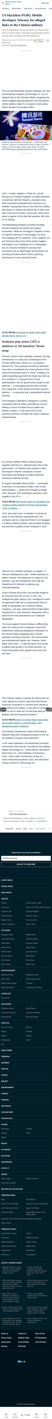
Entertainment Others (34, 987)
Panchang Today (7, 1212)
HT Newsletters (41, 1338)
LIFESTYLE (5, 1023)
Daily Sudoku (6, 1179)
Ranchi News (6, 964)
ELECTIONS (5, 1156)
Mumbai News (6, 956)
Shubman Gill (6, 911)
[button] (2, 3)
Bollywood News (7, 975)
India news (28, 8)
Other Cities (30, 964)
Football (29, 1129)
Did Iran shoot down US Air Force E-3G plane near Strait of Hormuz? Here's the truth (37, 1283)
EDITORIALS (6, 1106)
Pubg (25, 829)
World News (16, 8)
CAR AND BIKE (7, 1112)
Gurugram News (32, 943)
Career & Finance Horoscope (37, 1204)
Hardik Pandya (6, 916)
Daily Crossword (32, 1179)
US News (5, 8)
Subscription (6, 1342)
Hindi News (30, 1250)
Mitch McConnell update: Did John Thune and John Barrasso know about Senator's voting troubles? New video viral (12, 1284)
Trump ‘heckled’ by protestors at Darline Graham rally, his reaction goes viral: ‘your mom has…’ (37, 1271)
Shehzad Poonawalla (33, 1219)
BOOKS (4, 1143)
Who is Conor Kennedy (10, 1204)
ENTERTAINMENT (8, 970)
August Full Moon (32, 1208)
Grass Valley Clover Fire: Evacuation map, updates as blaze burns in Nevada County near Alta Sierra (12, 1321)
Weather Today (23, 1338)
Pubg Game (9, 829)
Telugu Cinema (31, 1242)
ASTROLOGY (6, 994)
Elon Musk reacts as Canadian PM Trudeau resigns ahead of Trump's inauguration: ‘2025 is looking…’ (25, 504)
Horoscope (5, 998)
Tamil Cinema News (33, 979)
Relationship (5, 1040)
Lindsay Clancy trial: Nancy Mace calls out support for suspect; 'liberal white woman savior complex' (37, 1310)
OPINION (5, 1100)
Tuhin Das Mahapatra (18, 45)
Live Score (5, 907)
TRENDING (5, 1057)
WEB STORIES (6, 1050)
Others (3, 1137)
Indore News (6, 947)
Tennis (28, 1133)
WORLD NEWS (7, 886)
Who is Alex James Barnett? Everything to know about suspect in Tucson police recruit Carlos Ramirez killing (10, 1297)
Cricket (3, 903)
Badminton (5, 1129)
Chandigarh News (7, 939)
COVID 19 (5, 1168)
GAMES (4, 1174)
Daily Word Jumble (8, 1183)
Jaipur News (30, 947)
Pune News (30, 960)
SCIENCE (4, 1094)
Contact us (22, 1334)
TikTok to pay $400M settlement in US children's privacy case (37, 1296)
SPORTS (4, 1125)
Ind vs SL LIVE (31, 920)
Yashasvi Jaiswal (32, 916)
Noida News (30, 956)
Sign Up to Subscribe (26, 864)
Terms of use (40, 1334)
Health (3, 1036)
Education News (32, 1017)
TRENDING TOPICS (8, 1229)
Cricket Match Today (33, 903)
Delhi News (5, 943)
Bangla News (31, 1246)
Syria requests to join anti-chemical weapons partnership (37, 1320)
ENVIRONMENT (7, 1087)
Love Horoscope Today (9, 1208)
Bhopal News (31, 935)
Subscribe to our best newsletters (26, 853)
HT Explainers (31, 1255)
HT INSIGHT (6, 1150)
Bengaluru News (7, 935)
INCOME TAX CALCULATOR (12, 1189)
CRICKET (4, 899)
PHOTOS (4, 1069)
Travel (28, 1040)
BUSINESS (5, 1063)
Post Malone (30, 1199)
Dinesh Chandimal (8, 924)
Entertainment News (9, 1246)
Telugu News (6, 1250)
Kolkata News (6, 952)
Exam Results (6, 1017)
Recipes (29, 1036)
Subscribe (45, 3)
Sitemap (4, 1346)
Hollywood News (32, 975)
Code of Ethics (40, 1342)
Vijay (3, 1199)
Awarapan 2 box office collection (13, 1219)
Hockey (4, 1133)
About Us (4, 1334)
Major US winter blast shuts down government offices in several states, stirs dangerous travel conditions (25, 723)
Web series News (7, 987)
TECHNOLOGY (7, 1118)
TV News (29, 983)
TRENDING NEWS (8, 1195)
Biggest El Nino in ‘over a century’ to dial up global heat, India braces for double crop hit (12, 1270)
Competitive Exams (8, 1013)
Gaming (18, 829)
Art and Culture (7, 1027)
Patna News (5, 960)
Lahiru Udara (31, 924)
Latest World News (11, 1263)
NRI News (5, 1255)
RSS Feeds (22, 1346)
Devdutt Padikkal (32, 911)
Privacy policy (6, 1338)
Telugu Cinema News (9, 983)
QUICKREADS (6, 1162)
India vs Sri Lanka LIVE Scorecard (38, 907)
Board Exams (31, 1008)
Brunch (28, 1027)
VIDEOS (4, 1075)
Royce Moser (6, 1223)
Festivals (29, 1031)
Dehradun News (32, 939)
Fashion (4, 1031)
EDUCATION (6, 1004)
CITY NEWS (5, 930)
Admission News (7, 1008)
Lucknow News (31, 952)
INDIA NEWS (6, 893)
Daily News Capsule (9, 858)
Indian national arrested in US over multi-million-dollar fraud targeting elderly (12, 1309)
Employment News (33, 1013)
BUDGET (4, 1081)
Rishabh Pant (6, 920)
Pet (2, 1044)
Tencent (28, 91)
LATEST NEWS (6, 880)
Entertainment (40, 8)
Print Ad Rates (23, 1342)
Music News (5, 979)
